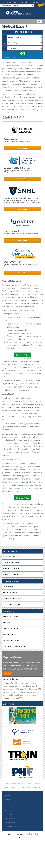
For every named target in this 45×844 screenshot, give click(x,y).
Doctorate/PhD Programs (11, 604)
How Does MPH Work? (11, 562)
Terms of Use (9, 811)
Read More (7, 673)
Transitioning (8, 611)
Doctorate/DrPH (26, 787)
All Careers (8, 803)
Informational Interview (11, 628)
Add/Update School (10, 818)
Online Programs (9, 586)
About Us (35, 2)
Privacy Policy (9, 807)
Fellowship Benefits (9, 634)
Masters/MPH (15, 787)
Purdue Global (10, 139)
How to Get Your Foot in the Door (14, 646)
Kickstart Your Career (10, 616)
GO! (22, 53)
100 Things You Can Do (11, 568)
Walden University (12, 262)
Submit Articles (12, 2)
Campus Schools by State (12, 598)
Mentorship (7, 622)
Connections (8, 704)
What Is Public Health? (11, 556)
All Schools (8, 799)
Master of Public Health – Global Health (27, 233)
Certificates (37, 787)
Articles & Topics (10, 815)
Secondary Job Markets (11, 640)
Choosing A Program (12, 581)
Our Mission (24, 2)
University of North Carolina (17, 168)
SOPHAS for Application (11, 574)
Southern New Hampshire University (21, 198)
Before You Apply (10, 551)
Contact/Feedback (10, 822)
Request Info (22, 148)
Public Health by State (11, 826)
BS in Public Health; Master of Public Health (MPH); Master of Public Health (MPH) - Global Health (22, 201)
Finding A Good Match (10, 592)
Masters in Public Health (23, 141)
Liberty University (12, 231)
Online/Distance (28, 783)
